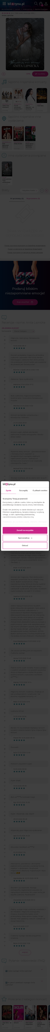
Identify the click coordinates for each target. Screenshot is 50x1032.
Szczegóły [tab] (23, 490)
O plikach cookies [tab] (40, 490)
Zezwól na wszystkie (25, 530)
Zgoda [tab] (8, 490)
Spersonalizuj (23, 538)
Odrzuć (25, 545)
